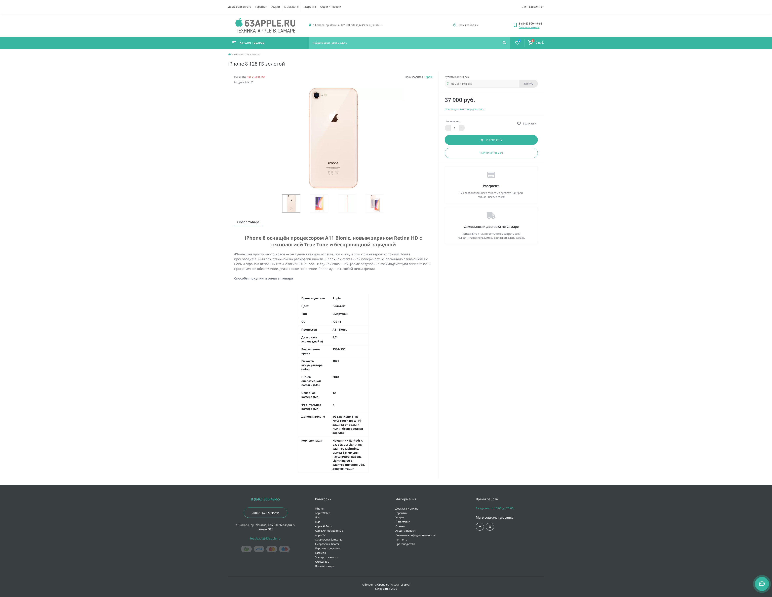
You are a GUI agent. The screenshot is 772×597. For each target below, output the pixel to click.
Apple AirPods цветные (329, 530)
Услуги (275, 6)
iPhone (319, 508)
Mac (317, 522)
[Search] (504, 43)
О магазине (291, 6)
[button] (531, 23)
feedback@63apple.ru (265, 538)
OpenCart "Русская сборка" (394, 584)
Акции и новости (330, 6)
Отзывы (400, 526)
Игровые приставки (327, 548)
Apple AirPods (323, 526)
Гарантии (261, 6)
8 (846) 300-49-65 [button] (265, 499)
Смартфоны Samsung (328, 539)
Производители (405, 544)
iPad (317, 517)
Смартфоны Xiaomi (327, 544)
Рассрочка (309, 6)
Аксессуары (322, 561)
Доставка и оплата (239, 6)
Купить (528, 83)
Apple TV (320, 535)
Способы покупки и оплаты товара (263, 278)
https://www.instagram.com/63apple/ (490, 527)
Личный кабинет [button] (533, 6)
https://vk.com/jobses (480, 527)
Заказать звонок (529, 27)
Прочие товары (325, 566)
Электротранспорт (326, 557)
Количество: (453, 121)
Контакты (401, 539)
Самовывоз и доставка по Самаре (491, 226)
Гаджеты (320, 553)
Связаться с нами (265, 513)
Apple (429, 77)
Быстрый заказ (491, 153)
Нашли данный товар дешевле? (464, 109)
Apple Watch (322, 513)
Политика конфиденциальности (415, 535)
